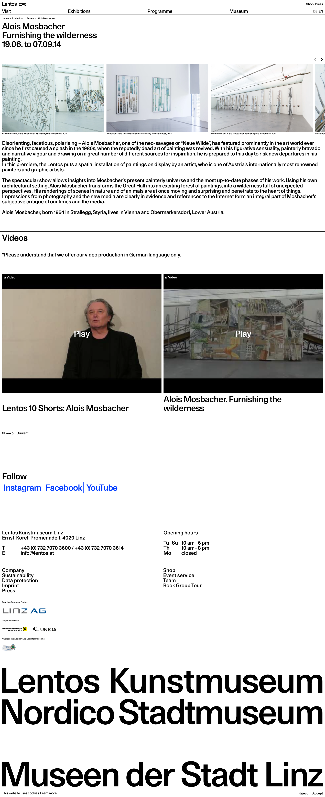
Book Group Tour (182, 585)
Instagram (22, 487)
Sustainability (18, 575)
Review (30, 18)
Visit (6, 11)
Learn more (48, 793)
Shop (309, 4)
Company (13, 570)
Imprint (10, 585)
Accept (317, 793)
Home (6, 18)
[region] (162, 99)
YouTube (101, 487)
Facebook (64, 487)
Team (169, 580)
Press (319, 4)
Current (22, 433)
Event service (178, 575)
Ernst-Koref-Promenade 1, (43, 537)
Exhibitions (79, 11)
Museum (238, 11)
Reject (303, 793)
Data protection (20, 580)
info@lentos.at (37, 553)
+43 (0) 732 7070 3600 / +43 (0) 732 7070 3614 (72, 548)
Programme (159, 11)
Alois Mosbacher (46, 18)
